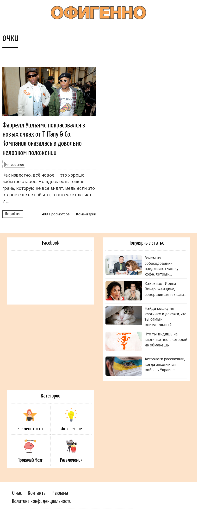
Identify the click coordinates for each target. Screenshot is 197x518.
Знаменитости (30, 428)
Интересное (14, 165)
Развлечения (71, 460)
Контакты (37, 493)
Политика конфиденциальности (41, 501)
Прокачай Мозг (30, 460)
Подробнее (12, 214)
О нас (17, 493)
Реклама (60, 493)
